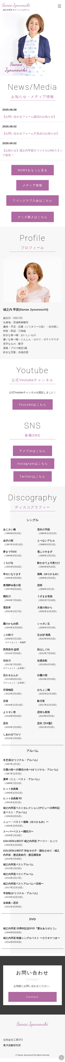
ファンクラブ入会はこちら (32, 200)
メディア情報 (32, 185)
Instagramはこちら (32, 463)
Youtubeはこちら (32, 404)
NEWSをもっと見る (32, 170)
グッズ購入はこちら (32, 217)
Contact (32, 997)
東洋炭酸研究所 (12, 1045)
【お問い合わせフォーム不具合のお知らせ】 (30, 133)
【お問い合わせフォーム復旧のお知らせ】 (29, 116)
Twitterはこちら (32, 476)
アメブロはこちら (32, 451)
